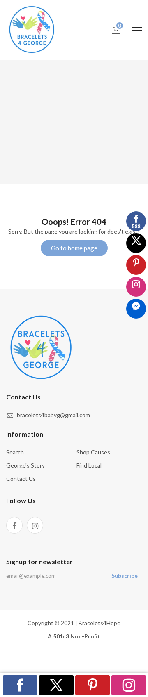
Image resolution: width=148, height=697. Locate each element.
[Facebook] (14, 525)
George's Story (25, 465)
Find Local (89, 465)
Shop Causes (93, 452)
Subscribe (124, 575)
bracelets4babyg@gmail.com (53, 414)
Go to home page (74, 248)
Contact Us (21, 478)
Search (15, 452)
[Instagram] (35, 525)
